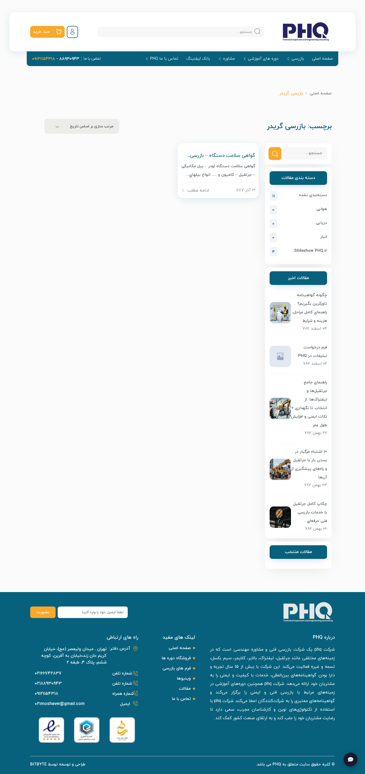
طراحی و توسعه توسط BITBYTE (58, 764)
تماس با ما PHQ (164, 59)
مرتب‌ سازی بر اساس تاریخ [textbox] (91, 126)
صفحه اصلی (322, 59)
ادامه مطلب (198, 190)
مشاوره (229, 59)
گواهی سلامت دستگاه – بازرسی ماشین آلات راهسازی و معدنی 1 (222, 156)
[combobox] (82, 126)
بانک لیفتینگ (198, 59)
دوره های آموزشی (263, 59)
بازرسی (298, 59)
